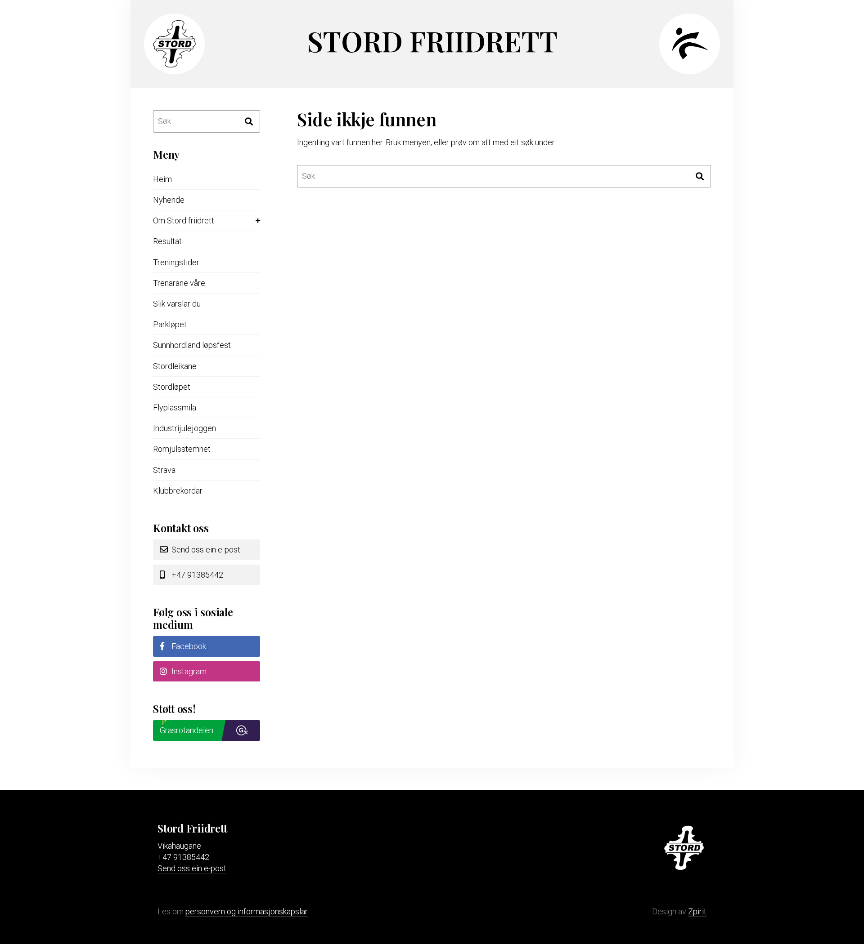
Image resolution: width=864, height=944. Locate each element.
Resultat (167, 241)
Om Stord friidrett (183, 220)
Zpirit (697, 911)
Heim (162, 179)
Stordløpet (171, 387)
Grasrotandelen (186, 730)
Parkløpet (170, 324)
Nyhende (168, 200)
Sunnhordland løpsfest (192, 345)
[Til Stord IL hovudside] (171, 64)
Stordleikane (175, 366)
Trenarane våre (179, 283)
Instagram (188, 671)
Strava (164, 470)
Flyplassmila (174, 407)
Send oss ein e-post (205, 549)
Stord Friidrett (432, 40)
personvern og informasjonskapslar (246, 911)
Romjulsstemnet (182, 449)
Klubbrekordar (177, 490)
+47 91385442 (196, 574)
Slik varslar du (177, 303)
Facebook (188, 646)
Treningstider (176, 262)
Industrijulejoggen (184, 428)
